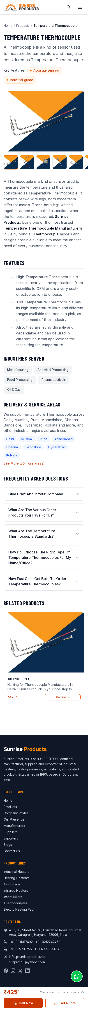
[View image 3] (43, 162)
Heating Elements (16, 878)
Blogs (8, 844)
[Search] (69, 7)
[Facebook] (6, 970)
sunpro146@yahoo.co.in (27, 962)
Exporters (11, 838)
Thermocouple (46, 234)
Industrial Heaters (16, 871)
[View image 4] (59, 162)
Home (8, 25)
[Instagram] (13, 970)
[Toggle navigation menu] (79, 7)
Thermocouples (15, 903)
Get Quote (62, 697)
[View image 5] (76, 162)
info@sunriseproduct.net (27, 957)
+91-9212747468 (47, 942)
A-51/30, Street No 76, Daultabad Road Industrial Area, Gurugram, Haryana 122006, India (45, 932)
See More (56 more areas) (24, 463)
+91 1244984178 (47, 949)
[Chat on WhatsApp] (77, 976)
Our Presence (14, 819)
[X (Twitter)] (20, 970)
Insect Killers (13, 897)
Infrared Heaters (16, 890)
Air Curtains (12, 884)
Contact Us (12, 851)
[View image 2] (27, 162)
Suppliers (11, 832)
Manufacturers (14, 826)
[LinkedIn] (27, 970)
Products (23, 25)
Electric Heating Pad (19, 909)
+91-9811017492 (21, 942)
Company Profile (16, 813)
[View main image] (11, 162)
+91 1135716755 (21, 949)
